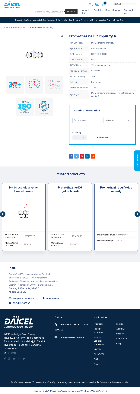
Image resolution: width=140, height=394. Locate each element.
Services (98, 364)
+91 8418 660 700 (68, 324)
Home (7, 27)
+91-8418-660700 (55, 298)
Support (117, 10)
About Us (120, 328)
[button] (137, 214)
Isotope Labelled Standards (99, 341)
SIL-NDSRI (99, 354)
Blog (107, 10)
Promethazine (19, 27)
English (120, 4)
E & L (96, 359)
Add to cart (102, 137)
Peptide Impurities (98, 330)
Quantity (76, 132)
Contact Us (128, 11)
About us (85, 11)
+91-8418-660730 (20, 303)
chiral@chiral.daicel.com (22, 298)
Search (71, 11)
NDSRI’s (97, 349)
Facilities (98, 10)
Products (98, 323)
